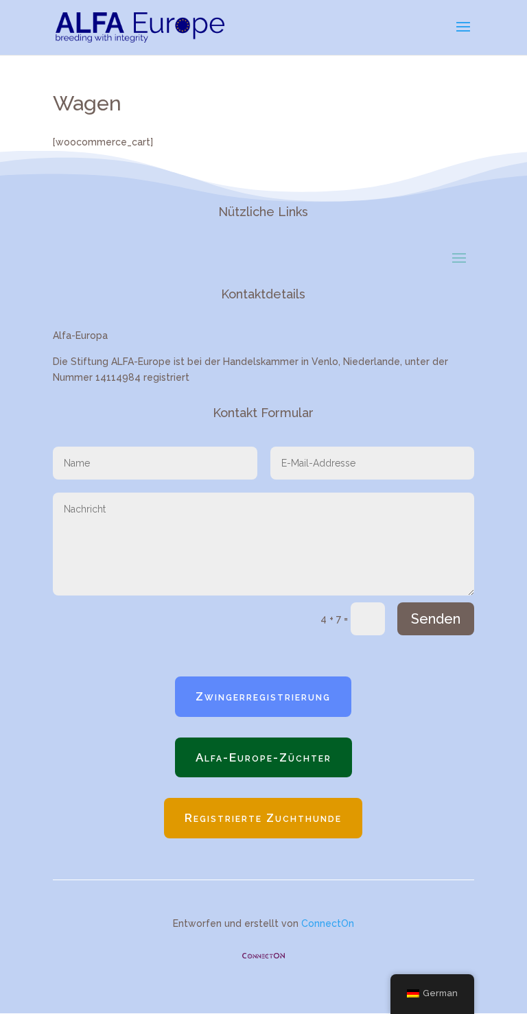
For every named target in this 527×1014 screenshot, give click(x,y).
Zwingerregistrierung (263, 696)
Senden (435, 619)
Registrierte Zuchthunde (263, 818)
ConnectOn (327, 923)
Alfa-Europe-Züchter (263, 757)
